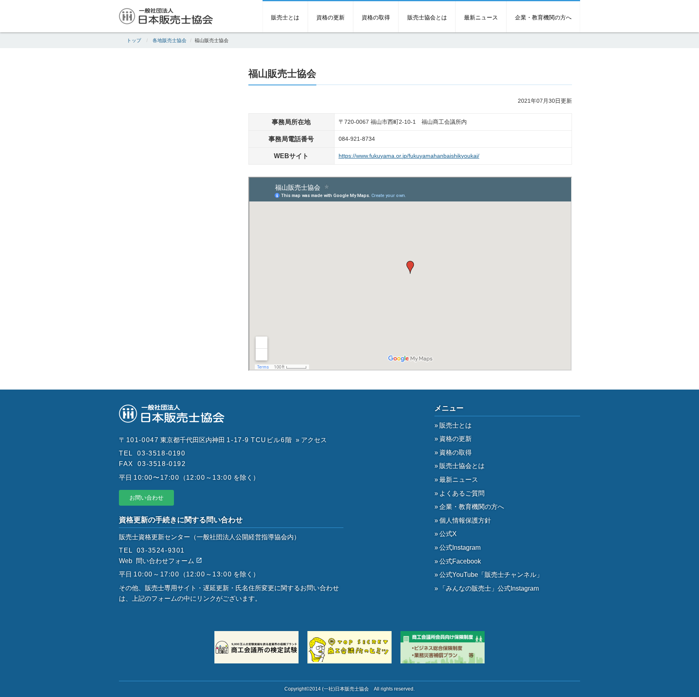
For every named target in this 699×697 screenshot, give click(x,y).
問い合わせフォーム (166, 560)
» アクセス (311, 439)
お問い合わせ (146, 497)
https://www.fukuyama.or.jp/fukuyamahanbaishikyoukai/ (409, 156)
